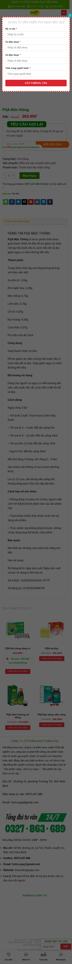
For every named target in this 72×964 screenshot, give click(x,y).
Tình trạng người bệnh (17, 68)
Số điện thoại (13, 41)
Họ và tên (11, 28)
